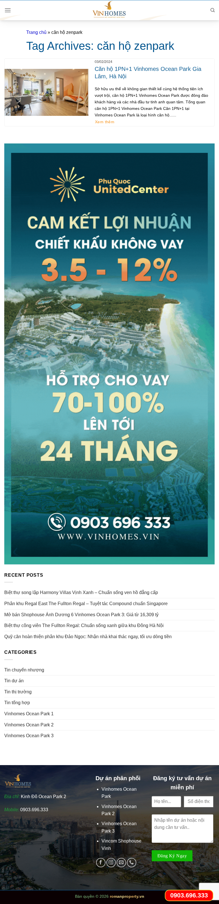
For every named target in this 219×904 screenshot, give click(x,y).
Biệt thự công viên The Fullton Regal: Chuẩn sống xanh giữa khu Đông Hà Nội (84, 625)
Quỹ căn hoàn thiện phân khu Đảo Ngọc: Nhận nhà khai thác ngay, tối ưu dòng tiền (88, 636)
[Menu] (7, 10)
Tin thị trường (18, 691)
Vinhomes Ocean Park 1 (29, 713)
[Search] (212, 10)
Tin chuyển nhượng (24, 669)
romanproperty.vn (127, 896)
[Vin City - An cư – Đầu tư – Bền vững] (109, 10)
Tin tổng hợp (17, 702)
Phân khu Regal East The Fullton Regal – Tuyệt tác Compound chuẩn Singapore (86, 603)
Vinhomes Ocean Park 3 (29, 735)
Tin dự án (14, 680)
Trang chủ (36, 32)
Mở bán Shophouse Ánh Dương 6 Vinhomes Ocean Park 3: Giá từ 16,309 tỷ (81, 614)
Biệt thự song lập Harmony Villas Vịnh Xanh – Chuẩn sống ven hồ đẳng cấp (81, 592)
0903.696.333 (34, 809)
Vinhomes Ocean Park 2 (29, 724)
